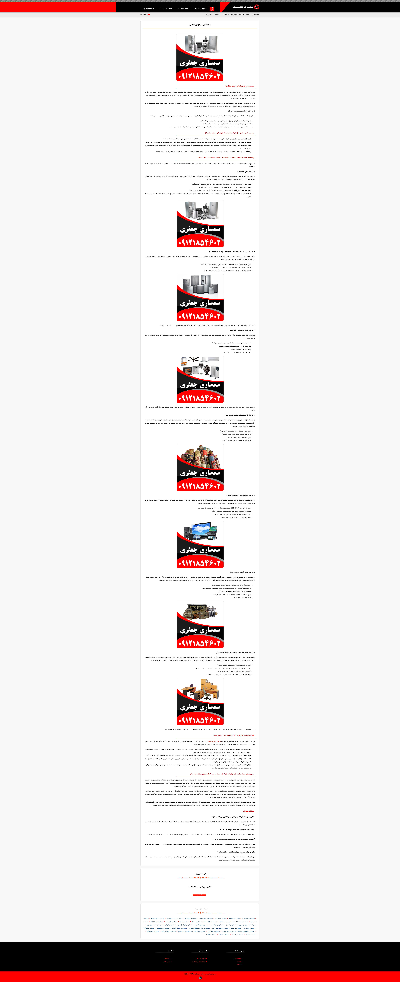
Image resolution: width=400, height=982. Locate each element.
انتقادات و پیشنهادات (199, 962)
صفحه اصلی (255, 14)
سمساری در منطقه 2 (214, 741)
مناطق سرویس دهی (235, 14)
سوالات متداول (201, 958)
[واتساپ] (200, 979)
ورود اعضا (143, 14)
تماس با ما (208, 14)
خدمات (247, 14)
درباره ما (217, 14)
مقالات (225, 14)
